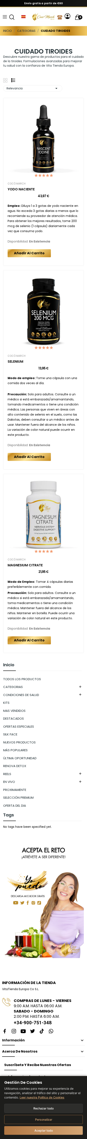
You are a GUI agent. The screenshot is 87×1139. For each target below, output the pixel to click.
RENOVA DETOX (14, 766)
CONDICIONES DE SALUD (21, 695)
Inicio (8, 665)
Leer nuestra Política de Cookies (42, 1097)
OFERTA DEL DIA (14, 805)
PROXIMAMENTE (14, 790)
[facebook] (4, 1031)
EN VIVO (9, 782)
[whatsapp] (51, 1031)
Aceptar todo (43, 1130)
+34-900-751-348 (33, 1022)
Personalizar (43, 1119)
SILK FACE (10, 734)
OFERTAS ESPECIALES (18, 726)
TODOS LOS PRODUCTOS (22, 679)
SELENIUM (15, 361)
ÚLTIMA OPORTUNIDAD (20, 758)
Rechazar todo (43, 1108)
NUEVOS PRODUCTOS (19, 742)
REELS (7, 774)
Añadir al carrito (29, 253)
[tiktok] (41, 1031)
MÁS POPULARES (15, 750)
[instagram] (13, 1031)
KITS (6, 702)
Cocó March (17, 183)
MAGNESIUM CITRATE (25, 565)
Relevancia (33, 88)
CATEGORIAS (13, 687)
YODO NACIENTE (21, 189)
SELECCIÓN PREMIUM (18, 797)
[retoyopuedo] (43, 899)
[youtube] (23, 1031)
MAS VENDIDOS (14, 710)
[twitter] (32, 1031)
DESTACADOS (13, 718)
